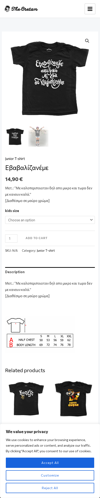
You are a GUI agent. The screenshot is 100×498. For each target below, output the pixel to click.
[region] (50, 461)
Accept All (50, 463)
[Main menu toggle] (90, 9)
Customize (50, 475)
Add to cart (36, 238)
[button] (87, 41)
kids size (12, 210)
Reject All (50, 488)
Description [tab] (15, 272)
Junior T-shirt (15, 158)
